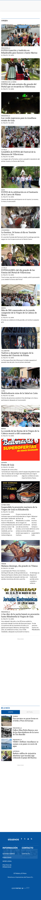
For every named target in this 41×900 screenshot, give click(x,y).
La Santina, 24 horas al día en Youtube (18, 232)
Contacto (26, 854)
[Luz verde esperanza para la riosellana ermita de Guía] (20, 103)
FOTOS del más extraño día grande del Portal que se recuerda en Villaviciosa (18, 85)
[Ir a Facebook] (21, 839)
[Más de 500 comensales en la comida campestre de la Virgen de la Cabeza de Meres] (20, 295)
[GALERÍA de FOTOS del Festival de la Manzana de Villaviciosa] (20, 137)
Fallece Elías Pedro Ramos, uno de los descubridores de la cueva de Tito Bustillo (26, 732)
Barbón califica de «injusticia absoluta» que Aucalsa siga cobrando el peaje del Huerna (24, 755)
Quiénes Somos (9, 854)
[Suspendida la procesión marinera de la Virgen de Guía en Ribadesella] (20, 492)
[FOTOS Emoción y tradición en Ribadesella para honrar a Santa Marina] (20, 35)
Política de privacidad (7, 866)
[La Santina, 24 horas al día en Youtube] (20, 217)
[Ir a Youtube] (28, 839)
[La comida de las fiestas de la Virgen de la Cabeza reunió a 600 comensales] (20, 416)
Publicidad (7, 857)
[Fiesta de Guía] (20, 450)
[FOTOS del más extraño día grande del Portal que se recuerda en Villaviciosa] (20, 69)
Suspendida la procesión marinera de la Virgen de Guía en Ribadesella (19, 508)
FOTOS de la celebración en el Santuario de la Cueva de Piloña (19, 193)
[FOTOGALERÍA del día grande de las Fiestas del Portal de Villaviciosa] (20, 255)
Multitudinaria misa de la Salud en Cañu (19, 393)
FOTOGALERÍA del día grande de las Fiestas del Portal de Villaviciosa (18, 271)
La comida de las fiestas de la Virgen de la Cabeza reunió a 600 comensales (20, 432)
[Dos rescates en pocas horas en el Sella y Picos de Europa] (6, 721)
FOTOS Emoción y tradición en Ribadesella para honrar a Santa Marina (19, 51)
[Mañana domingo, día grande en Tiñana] (20, 551)
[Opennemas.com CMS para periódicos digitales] (20, 888)
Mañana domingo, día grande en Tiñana (19, 565)
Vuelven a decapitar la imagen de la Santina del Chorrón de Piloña (17, 354)
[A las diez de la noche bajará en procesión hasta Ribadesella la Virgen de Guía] (20, 599)
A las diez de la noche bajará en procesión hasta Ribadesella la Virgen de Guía (20, 615)
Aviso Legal (7, 861)
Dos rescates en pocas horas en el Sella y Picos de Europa (25, 719)
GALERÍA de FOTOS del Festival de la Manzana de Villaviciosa (18, 153)
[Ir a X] (24, 839)
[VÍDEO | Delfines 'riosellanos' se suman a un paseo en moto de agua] (6, 744)
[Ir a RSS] (31, 839)
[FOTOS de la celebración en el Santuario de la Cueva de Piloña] (20, 177)
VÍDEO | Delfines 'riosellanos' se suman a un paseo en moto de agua (25, 744)
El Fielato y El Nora (7, 55)
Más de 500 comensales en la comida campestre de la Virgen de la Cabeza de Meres (19, 313)
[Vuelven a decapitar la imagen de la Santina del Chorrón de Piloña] (20, 338)
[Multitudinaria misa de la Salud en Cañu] (20, 378)
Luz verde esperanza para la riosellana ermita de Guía (18, 119)
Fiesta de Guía (7, 464)
